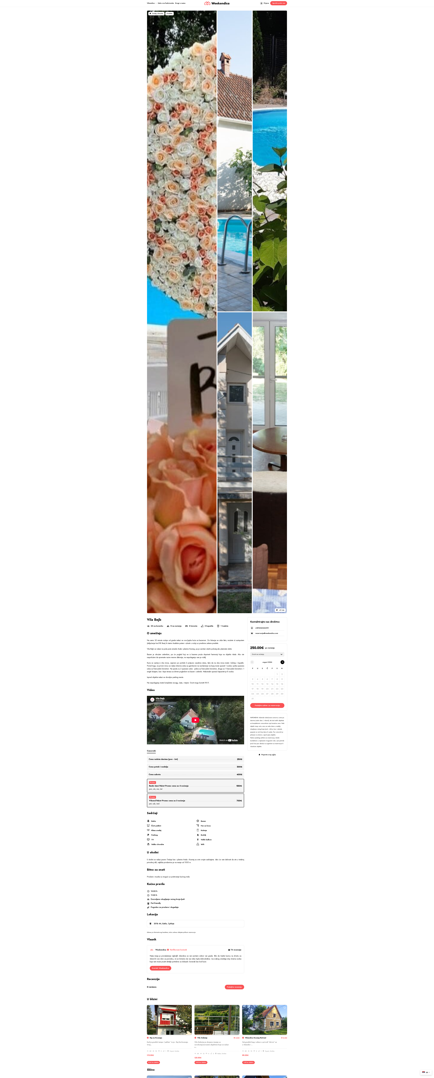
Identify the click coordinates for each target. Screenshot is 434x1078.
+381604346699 (262, 628)
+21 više (281, 610)
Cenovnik (151, 750)
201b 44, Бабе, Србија (164, 923)
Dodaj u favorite (157, 14)
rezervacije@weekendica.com (266, 633)
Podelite (169, 14)
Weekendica (171, 949)
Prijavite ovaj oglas (268, 755)
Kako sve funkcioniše (166, 3)
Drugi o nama (180, 3)
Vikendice (151, 3)
